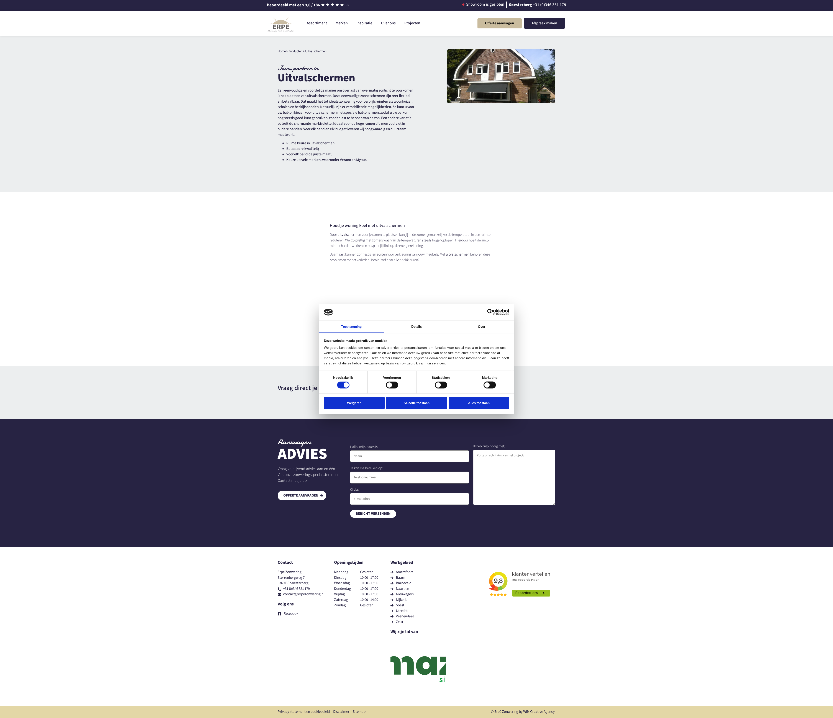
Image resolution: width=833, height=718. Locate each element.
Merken (342, 23)
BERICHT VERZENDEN (373, 513)
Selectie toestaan (417, 403)
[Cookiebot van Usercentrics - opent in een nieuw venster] (490, 312)
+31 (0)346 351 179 (549, 5)
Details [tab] (416, 326)
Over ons (388, 23)
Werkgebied (401, 562)
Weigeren (354, 403)
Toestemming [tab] (351, 326)
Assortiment (317, 23)
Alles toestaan (479, 403)
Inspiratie (364, 23)
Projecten (412, 23)
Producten (295, 51)
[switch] (392, 385)
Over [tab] (481, 326)
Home (282, 51)
